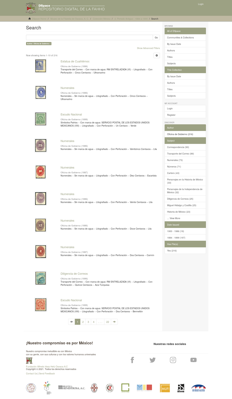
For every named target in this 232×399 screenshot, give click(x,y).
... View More (173, 218)
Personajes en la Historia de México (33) (185, 181)
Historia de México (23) (178, 211)
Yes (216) (172, 250)
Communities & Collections (180, 37)
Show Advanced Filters (148, 48)
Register (171, 114)
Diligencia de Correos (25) (180, 198)
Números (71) (174, 166)
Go (156, 37)
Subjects (171, 63)
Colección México (101, 18)
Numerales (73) (175, 160)
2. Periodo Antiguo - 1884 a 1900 (131, 18)
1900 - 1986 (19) (175, 231)
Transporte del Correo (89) (180, 153)
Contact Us (31, 373)
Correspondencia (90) (178, 147)
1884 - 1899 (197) (176, 237)
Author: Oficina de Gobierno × (38, 43)
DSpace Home (39, 18)
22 (107, 322)
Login (170, 108)
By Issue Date (174, 43)
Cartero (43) (173, 173)
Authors (171, 50)
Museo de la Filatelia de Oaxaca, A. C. (70, 18)
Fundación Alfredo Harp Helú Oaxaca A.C (47, 366)
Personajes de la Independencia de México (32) (184, 190)
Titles (170, 56)
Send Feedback (47, 373)
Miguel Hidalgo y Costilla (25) (181, 205)
